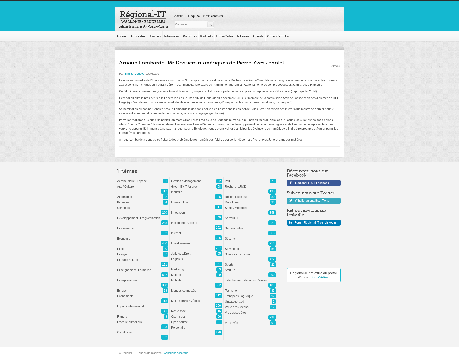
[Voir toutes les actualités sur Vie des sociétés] (250, 310)
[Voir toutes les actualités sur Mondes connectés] (196, 288)
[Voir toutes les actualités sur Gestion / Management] (196, 178)
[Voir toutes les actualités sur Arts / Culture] (142, 184)
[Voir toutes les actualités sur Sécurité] (250, 236)
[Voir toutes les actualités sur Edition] (142, 246)
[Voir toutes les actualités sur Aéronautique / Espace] (142, 178)
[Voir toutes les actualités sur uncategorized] (250, 299)
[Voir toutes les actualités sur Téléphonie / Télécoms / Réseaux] (250, 278)
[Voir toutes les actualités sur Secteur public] (250, 226)
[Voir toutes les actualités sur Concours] (142, 205)
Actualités (138, 36)
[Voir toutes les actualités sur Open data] (196, 314)
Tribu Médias (318, 277)
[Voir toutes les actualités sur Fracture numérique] (142, 319)
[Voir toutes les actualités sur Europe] (142, 288)
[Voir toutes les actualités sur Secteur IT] (250, 215)
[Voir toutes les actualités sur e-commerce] (142, 226)
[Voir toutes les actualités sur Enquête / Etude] (142, 257)
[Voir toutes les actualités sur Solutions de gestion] (250, 252)
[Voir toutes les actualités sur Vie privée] (250, 320)
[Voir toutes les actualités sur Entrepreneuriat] (142, 278)
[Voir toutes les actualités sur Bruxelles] (142, 200)
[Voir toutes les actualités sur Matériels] (196, 272)
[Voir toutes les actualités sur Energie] (142, 252)
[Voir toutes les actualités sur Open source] (196, 319)
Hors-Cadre (224, 36)
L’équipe (194, 15)
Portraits (206, 36)
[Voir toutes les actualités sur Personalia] (196, 325)
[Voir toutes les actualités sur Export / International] (142, 304)
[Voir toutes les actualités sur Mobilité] (196, 278)
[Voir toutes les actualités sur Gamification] (142, 330)
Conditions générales (176, 352)
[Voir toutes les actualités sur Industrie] (196, 189)
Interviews (172, 36)
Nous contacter (213, 15)
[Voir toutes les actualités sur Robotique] (250, 200)
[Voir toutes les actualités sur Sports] (250, 262)
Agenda (258, 36)
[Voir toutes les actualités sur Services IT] (250, 246)
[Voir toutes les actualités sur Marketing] (196, 267)
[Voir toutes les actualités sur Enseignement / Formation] (142, 267)
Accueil (179, 15)
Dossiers (155, 36)
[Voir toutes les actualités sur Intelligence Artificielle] (196, 220)
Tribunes (242, 36)
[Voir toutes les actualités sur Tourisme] (250, 288)
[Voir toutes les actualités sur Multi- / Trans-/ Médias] (196, 298)
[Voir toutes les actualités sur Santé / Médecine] (250, 205)
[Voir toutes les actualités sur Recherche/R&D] (250, 184)
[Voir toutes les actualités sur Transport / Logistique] (250, 293)
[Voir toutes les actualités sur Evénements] (142, 293)
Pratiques (190, 36)
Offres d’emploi (278, 36)
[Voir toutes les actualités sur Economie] (142, 236)
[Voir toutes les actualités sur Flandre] (142, 314)
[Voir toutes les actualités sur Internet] (196, 230)
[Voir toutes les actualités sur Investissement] (196, 241)
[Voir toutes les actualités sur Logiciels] (196, 256)
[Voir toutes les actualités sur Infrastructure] (196, 200)
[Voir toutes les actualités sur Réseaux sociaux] (250, 194)
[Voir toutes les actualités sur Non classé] (196, 308)
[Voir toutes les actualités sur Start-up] (250, 267)
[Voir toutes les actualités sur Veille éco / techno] (250, 304)
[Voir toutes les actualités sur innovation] (196, 210)
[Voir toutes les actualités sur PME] (250, 178)
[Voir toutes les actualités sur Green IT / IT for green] (196, 184)
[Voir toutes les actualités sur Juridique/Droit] (196, 251)
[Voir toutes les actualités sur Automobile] (142, 194)
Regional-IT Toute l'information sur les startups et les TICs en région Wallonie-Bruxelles (143, 19)
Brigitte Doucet (134, 73)
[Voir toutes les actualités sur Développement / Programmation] (142, 215)
